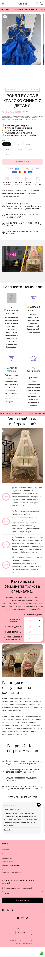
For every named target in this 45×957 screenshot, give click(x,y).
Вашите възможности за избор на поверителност (11, 871)
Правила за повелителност (23, 943)
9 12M (17, 144)
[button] (3, 3)
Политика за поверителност (8, 859)
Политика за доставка (10, 854)
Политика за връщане (10, 865)
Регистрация (22, 900)
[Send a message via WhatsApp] (41, 953)
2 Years (8, 149)
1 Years (28, 144)
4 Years (32, 149)
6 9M (7, 144)
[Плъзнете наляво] (17, 85)
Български (21, 932)
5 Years (8, 154)
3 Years (20, 149)
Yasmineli (18, 941)
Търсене (5, 849)
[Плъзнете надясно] (27, 85)
